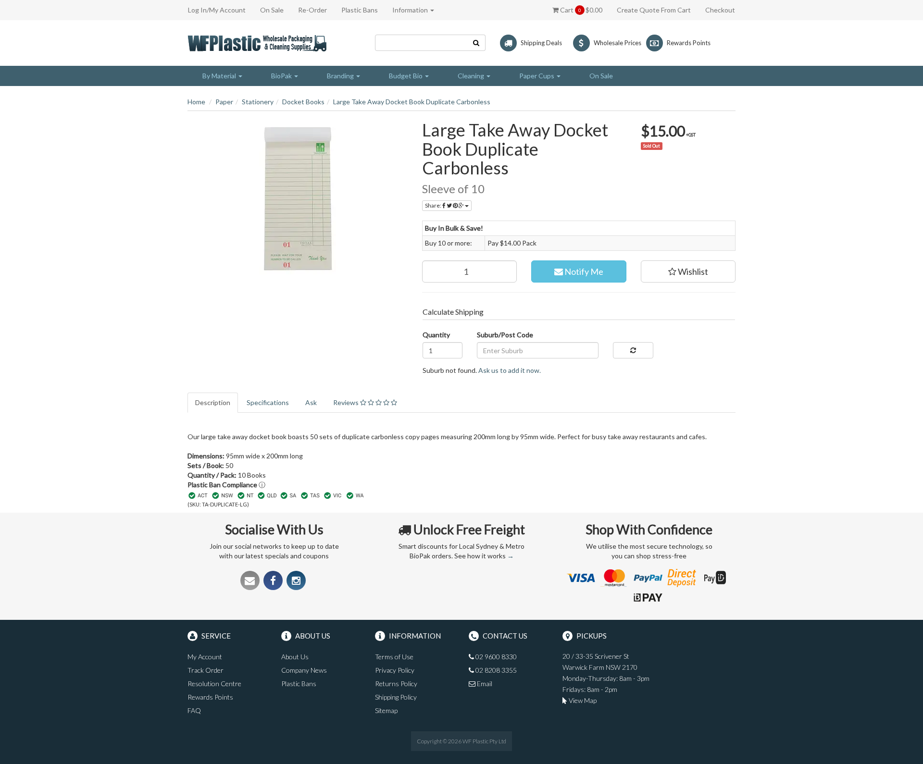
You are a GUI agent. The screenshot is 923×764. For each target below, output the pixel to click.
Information (410, 10)
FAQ (194, 710)
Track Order (205, 670)
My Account (204, 657)
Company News (304, 670)
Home (196, 102)
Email (483, 683)
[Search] (476, 43)
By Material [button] (219, 76)
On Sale (272, 10)
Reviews (346, 402)
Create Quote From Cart (654, 10)
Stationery (258, 102)
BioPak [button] (282, 76)
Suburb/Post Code (505, 335)
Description (212, 402)
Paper (224, 102)
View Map (582, 700)
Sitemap (386, 710)
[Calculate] (633, 350)
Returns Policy (396, 683)
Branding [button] (341, 76)
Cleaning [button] (472, 76)
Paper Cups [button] (537, 76)
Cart (580, 10)
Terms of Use (394, 657)
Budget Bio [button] (406, 76)
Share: (433, 205)
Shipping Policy (396, 697)
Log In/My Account (217, 10)
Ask (311, 402)
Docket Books (303, 102)
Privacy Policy (394, 670)
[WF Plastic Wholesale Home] (258, 42)
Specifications (268, 402)
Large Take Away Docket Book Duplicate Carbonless (411, 102)
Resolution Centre (214, 683)
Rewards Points (210, 697)
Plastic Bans (359, 10)
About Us (295, 657)
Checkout (720, 10)
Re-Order (312, 10)
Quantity (436, 335)
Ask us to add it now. (509, 370)
